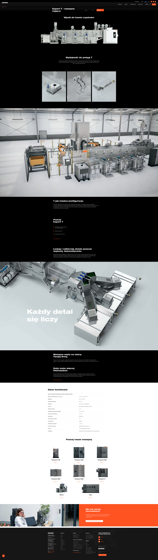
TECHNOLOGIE (132, 4)
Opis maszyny (86, 10)
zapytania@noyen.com (77, 552)
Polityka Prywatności (89, 547)
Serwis (61, 548)
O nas (86, 542)
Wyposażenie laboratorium (89, 536)
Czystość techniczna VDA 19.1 (77, 548)
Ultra (61, 537)
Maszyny (62, 533)
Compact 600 (62, 543)
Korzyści (93, 9)
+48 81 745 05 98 (51, 550)
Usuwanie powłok (75, 542)
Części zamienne (63, 549)
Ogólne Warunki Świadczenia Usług (91, 552)
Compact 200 (62, 541)
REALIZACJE (140, 4)
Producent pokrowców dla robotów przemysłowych (102, 546)
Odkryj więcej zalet (56, 238)
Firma (142, 1)
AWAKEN (99, 552)
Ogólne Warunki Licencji (89, 553)
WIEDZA (146, 4)
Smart (61, 538)
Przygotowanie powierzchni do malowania (77, 545)
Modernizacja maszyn (76, 537)
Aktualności (137, 1)
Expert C (62, 536)
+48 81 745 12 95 (52, 551)
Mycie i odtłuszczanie (76, 541)
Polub (101, 539)
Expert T (62, 535)
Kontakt (154, 4)
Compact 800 (62, 544)
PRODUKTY (120, 4)
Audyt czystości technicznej (90, 537)
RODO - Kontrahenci (89, 548)
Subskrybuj (102, 541)
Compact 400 (62, 542)
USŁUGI (126, 4)
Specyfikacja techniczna (99, 10)
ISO (86, 546)
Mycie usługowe (75, 536)
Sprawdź (55, 462)
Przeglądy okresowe (89, 538)
